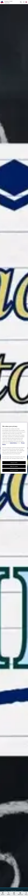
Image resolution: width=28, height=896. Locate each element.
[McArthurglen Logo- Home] (2, 2)
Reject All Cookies (14, 466)
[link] (8, 2)
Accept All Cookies (14, 470)
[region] (14, 448)
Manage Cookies (14, 462)
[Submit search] (21, 2)
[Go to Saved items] (24, 2)
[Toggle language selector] (26, 2)
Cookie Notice (13, 443)
